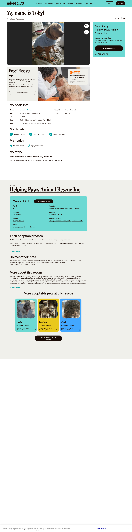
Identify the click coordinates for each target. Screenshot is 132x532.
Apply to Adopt (105, 54)
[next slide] (86, 315)
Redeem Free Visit (22, 93)
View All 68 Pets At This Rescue (48, 338)
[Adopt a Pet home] (15, 3)
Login (109, 3)
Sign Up (120, 3)
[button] (26, 315)
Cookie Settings (101, 528)
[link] (60, 3)
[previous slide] (11, 315)
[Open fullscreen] (86, 32)
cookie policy (10, 530)
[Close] (129, 528)
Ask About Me (110, 48)
